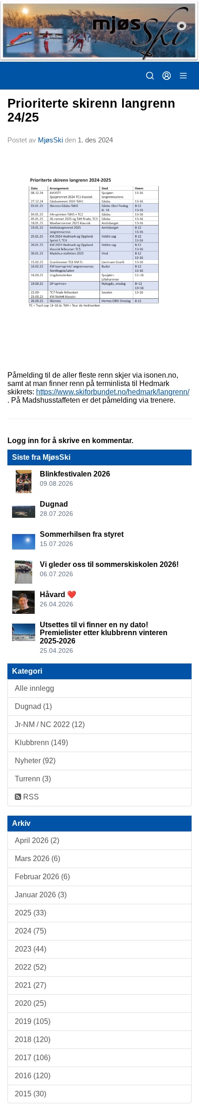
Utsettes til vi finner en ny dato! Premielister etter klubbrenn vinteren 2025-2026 (104, 633)
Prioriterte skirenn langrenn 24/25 (91, 110)
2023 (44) (30, 949)
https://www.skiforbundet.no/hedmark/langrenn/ (112, 392)
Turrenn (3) (33, 779)
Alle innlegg (34, 688)
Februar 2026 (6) (42, 877)
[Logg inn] (166, 75)
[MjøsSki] (99, 31)
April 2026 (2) (37, 840)
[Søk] (150, 75)
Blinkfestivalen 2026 (75, 474)
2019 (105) (32, 1021)
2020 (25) (30, 1003)
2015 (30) (30, 1094)
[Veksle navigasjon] (183, 75)
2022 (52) (30, 967)
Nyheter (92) (35, 761)
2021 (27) (30, 985)
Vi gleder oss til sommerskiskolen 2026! (109, 564)
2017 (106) (32, 1058)
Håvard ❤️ (58, 595)
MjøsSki (50, 140)
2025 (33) (30, 913)
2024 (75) (30, 931)
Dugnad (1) (33, 706)
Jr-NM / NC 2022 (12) (50, 724)
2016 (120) (32, 1076)
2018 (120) (32, 1039)
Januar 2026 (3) (41, 895)
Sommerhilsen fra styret (82, 534)
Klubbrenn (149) (41, 743)
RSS (30, 797)
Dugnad (54, 504)
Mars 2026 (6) (37, 859)
